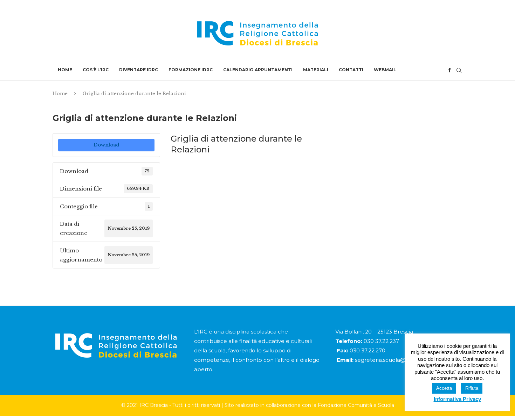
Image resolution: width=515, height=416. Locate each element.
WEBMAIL (385, 69)
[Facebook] (449, 70)
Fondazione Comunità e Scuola (356, 405)
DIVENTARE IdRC (138, 69)
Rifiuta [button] (471, 388)
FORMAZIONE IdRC (191, 69)
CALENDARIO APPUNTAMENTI (258, 69)
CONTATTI (351, 69)
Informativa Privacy (457, 399)
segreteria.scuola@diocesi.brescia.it (401, 360)
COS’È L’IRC (96, 69)
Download (106, 145)
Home (60, 93)
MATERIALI (315, 69)
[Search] (458, 70)
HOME (65, 69)
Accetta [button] (444, 388)
